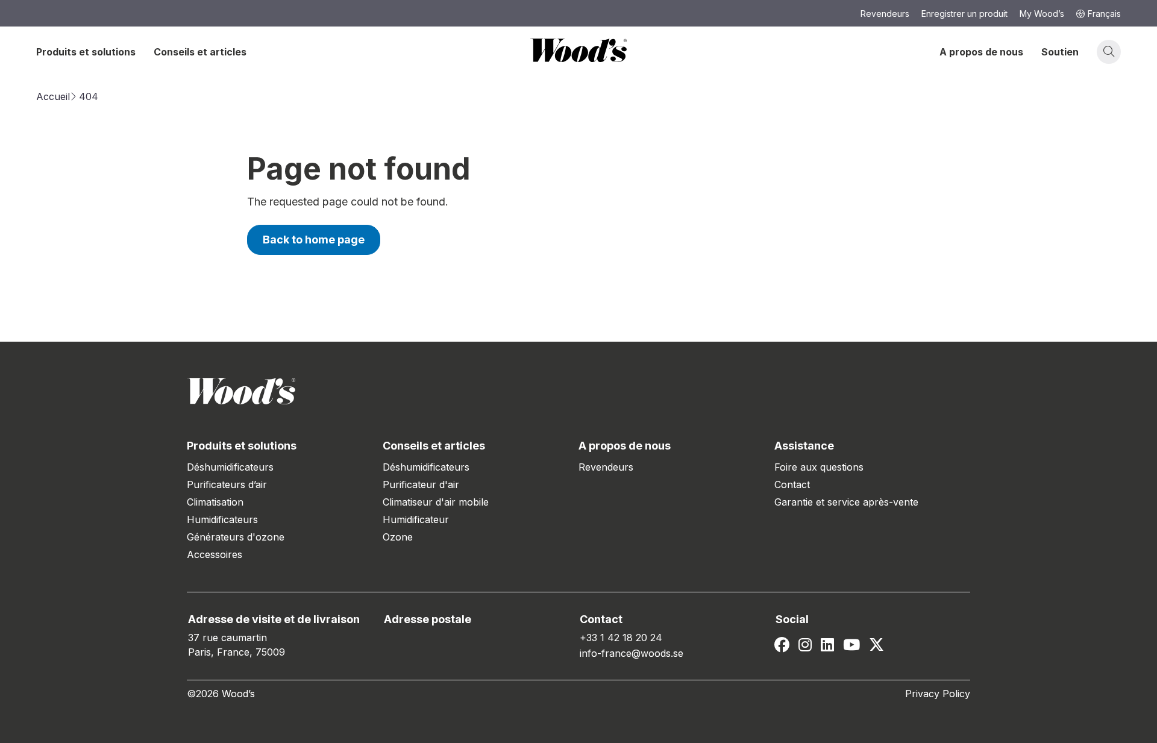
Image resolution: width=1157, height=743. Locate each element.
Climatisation (215, 502)
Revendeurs (605, 467)
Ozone (398, 537)
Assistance (804, 445)
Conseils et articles (200, 52)
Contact (792, 484)
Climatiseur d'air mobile (436, 502)
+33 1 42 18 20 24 (621, 638)
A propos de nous (981, 52)
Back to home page (314, 239)
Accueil (53, 96)
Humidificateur (416, 519)
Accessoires (214, 554)
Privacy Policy (937, 694)
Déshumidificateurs (230, 467)
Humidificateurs (222, 519)
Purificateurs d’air (227, 484)
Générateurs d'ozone (235, 537)
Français (1104, 13)
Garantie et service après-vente (846, 502)
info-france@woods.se (631, 653)
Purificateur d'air (421, 484)
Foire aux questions (819, 467)
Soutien (1060, 52)
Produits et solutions (86, 52)
